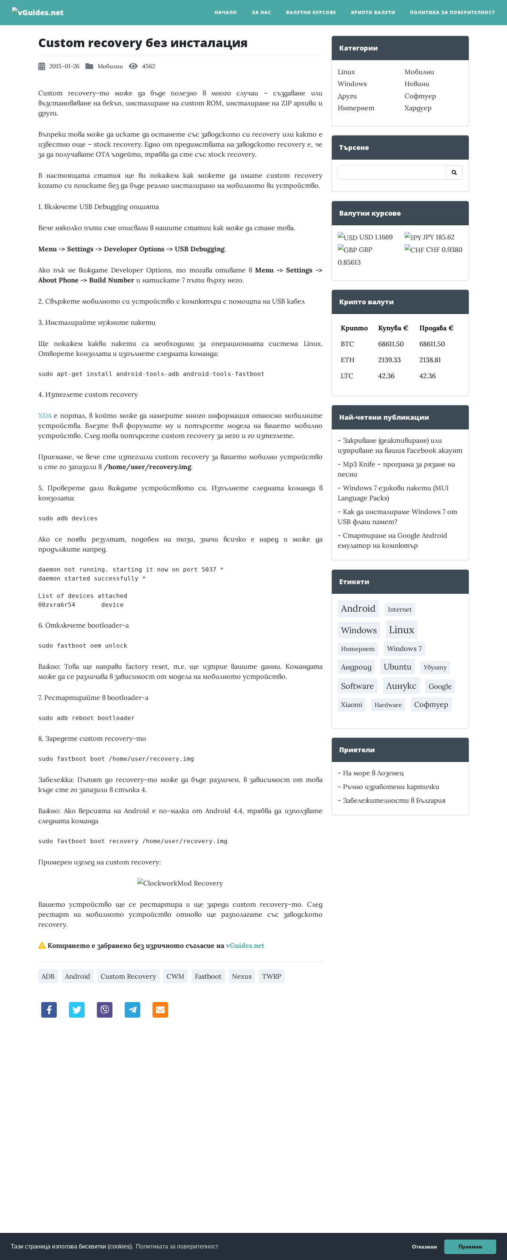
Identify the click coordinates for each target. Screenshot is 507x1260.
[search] (454, 173)
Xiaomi (351, 704)
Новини (417, 83)
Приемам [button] (470, 1247)
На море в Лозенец (373, 773)
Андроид (356, 666)
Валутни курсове (311, 12)
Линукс (401, 685)
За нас (261, 12)
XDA (45, 415)
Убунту (435, 667)
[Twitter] (77, 1009)
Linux (346, 72)
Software (357, 686)
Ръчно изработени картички (391, 786)
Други (347, 96)
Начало (226, 12)
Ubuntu (398, 666)
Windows (352, 83)
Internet (400, 609)
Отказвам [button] (424, 1247)
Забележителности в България (394, 800)
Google (440, 686)
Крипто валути (373, 12)
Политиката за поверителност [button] (177, 1246)
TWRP (271, 976)
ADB (48, 976)
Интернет (356, 108)
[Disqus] (180, 1127)
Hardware (388, 704)
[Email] (160, 1009)
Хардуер (418, 108)
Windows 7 (404, 648)
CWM (175, 976)
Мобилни (110, 66)
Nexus (242, 976)
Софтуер (420, 96)
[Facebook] (49, 1009)
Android (77, 976)
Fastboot (208, 976)
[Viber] (105, 1009)
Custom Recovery (128, 976)
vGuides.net (245, 945)
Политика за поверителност (452, 12)
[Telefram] (132, 1009)
